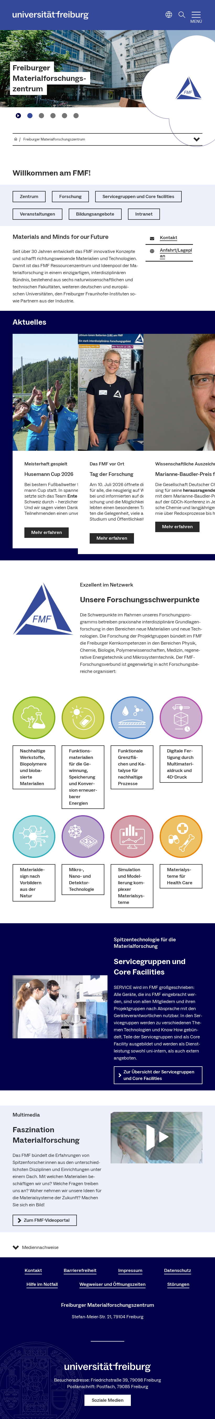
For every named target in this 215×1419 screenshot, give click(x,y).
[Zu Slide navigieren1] (30, 115)
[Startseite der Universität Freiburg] (51, 15)
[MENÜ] (196, 15)
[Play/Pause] (18, 115)
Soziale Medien (107, 1400)
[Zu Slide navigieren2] (41, 115)
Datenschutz (177, 1271)
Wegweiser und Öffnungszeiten (112, 1284)
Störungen (178, 1284)
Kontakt (33, 1271)
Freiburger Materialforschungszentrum (49, 78)
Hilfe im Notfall (42, 1284)
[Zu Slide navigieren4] (64, 115)
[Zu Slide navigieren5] (76, 115)
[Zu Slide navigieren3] (53, 115)
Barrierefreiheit (80, 1271)
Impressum (130, 1271)
